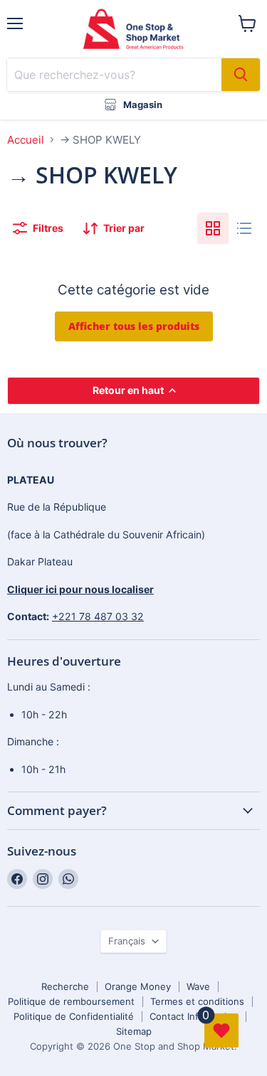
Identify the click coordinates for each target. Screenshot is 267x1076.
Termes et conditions (197, 1001)
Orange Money (138, 986)
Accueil (25, 140)
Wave (198, 986)
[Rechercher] (240, 74)
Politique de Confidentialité (74, 1016)
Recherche (65, 986)
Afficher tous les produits (133, 326)
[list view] (244, 228)
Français (126, 941)
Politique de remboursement (71, 1001)
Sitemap (134, 1031)
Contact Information (194, 1016)
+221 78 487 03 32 (98, 616)
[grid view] (213, 228)
